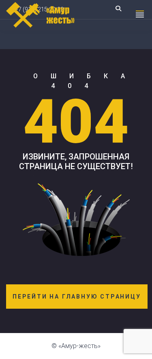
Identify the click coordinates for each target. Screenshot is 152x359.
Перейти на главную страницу (77, 296)
